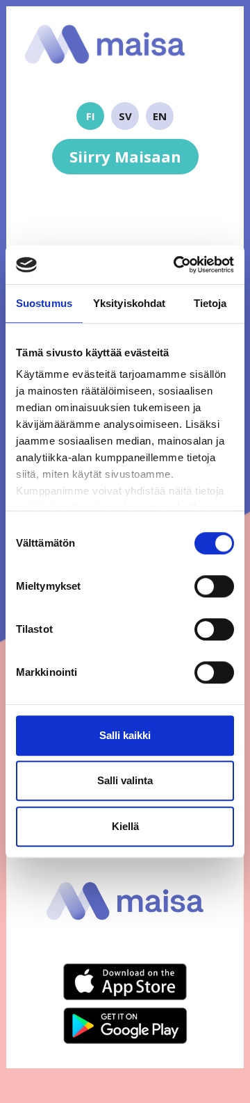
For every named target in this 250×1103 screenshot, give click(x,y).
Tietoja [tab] (210, 303)
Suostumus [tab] (44, 303)
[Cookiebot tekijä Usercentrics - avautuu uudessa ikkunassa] (176, 265)
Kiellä (125, 826)
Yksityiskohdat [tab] (129, 303)
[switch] (214, 586)
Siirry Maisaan (125, 156)
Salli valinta (125, 780)
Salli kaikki (125, 735)
